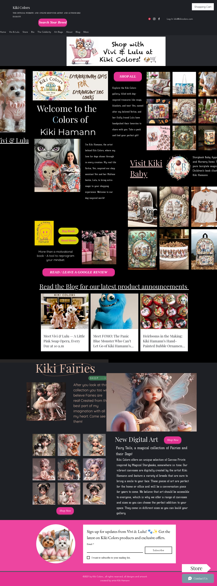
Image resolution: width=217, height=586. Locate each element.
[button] (142, 207)
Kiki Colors (21, 7)
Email (90, 544)
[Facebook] (159, 18)
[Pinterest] (149, 18)
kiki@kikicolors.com (183, 18)
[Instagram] (154, 18)
